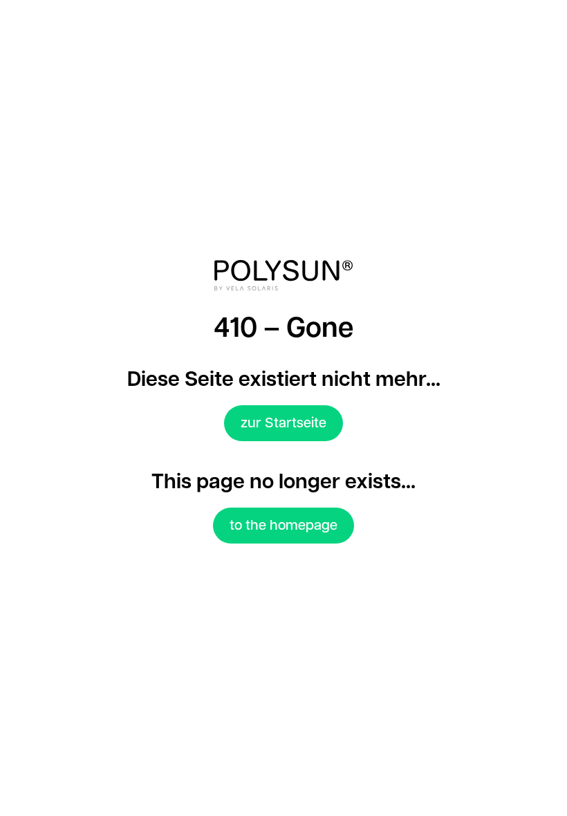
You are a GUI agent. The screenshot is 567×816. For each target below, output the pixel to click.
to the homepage (283, 525)
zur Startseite (283, 423)
